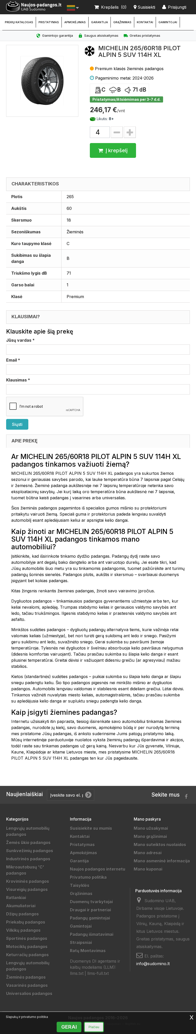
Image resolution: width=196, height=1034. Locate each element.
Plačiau (94, 1027)
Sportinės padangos (26, 938)
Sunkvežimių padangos (29, 850)
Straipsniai (81, 942)
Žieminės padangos (26, 977)
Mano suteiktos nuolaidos (160, 844)
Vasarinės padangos (27, 985)
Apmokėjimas (75, 22)
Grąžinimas (122, 22)
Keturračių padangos (27, 954)
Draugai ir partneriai (90, 909)
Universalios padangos (29, 993)
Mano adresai (148, 852)
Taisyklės (79, 885)
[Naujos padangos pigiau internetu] (34, 6)
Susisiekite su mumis (91, 828)
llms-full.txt (98, 973)
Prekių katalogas (19, 22)
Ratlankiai (16, 897)
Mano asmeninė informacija (162, 860)
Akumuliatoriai (20, 905)
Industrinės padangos (28, 858)
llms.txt (76, 973)
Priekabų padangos (25, 922)
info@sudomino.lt (153, 963)
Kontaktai (145, 22)
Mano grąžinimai (150, 836)
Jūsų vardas (20, 340)
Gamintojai (167, 22)
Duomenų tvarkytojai (91, 901)
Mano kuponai (148, 869)
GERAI (69, 1027)
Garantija (99, 22)
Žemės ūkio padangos (28, 842)
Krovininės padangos (27, 881)
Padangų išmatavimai (91, 934)
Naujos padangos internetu (97, 869)
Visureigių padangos (27, 889)
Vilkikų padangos (23, 930)
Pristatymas (49, 22)
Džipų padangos (22, 913)
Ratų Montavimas (88, 950)
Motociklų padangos (26, 946)
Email (13, 360)
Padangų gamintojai (90, 918)
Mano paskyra (147, 819)
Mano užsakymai (151, 828)
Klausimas (18, 379)
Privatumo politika (88, 877)
